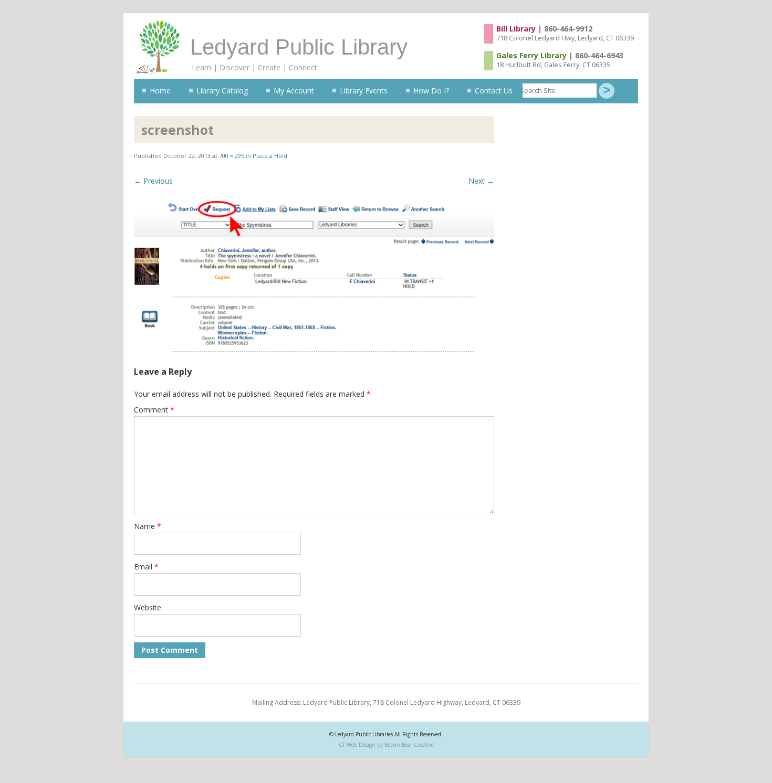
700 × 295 (231, 156)
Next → (481, 181)
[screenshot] (314, 277)
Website (147, 607)
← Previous (153, 181)
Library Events (364, 91)
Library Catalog (222, 91)
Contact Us (494, 91)
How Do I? (431, 91)
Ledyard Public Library (299, 47)
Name (147, 526)
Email (146, 567)
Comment (154, 410)
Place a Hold (270, 156)
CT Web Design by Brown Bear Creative (386, 744)
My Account (294, 91)
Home (160, 91)
